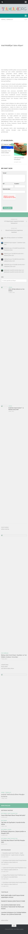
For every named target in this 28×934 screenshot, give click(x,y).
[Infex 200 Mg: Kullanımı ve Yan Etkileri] (4, 345)
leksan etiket (4, 666)
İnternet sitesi (6, 189)
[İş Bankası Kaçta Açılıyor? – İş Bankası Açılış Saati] (4, 463)
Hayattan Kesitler (12, 813)
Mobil (3, 792)
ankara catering (5, 529)
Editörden (4, 813)
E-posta (16, 183)
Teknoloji (9, 19)
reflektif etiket (4, 664)
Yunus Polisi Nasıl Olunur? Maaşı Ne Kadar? (13, 815)
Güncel (3, 19)
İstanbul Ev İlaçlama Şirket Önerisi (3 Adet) (13, 901)
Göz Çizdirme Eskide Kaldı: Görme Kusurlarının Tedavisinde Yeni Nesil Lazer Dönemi (12, 906)
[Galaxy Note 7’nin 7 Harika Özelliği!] (7, 146)
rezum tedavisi (5, 527)
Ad (4, 183)
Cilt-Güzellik (4, 653)
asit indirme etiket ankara (7, 668)
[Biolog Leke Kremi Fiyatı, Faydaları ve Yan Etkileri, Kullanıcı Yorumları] (14, 593)
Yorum (5, 173)
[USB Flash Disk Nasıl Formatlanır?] (20, 149)
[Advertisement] (14, 33)
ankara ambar (4, 920)
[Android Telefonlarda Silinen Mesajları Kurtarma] (14, 732)
